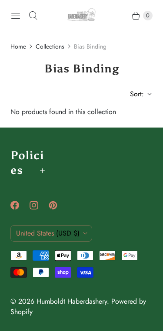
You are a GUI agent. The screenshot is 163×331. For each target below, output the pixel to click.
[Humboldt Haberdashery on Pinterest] (58, 205)
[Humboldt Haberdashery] (81, 16)
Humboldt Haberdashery (72, 301)
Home (18, 46)
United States (48, 233)
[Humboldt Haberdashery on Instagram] (39, 205)
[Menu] (15, 15)
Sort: (134, 94)
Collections (50, 46)
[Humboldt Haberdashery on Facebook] (20, 205)
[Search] (33, 15)
